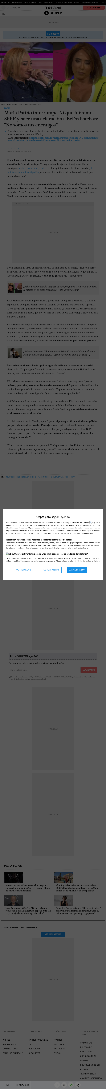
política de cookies (71, 533)
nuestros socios (40, 522)
